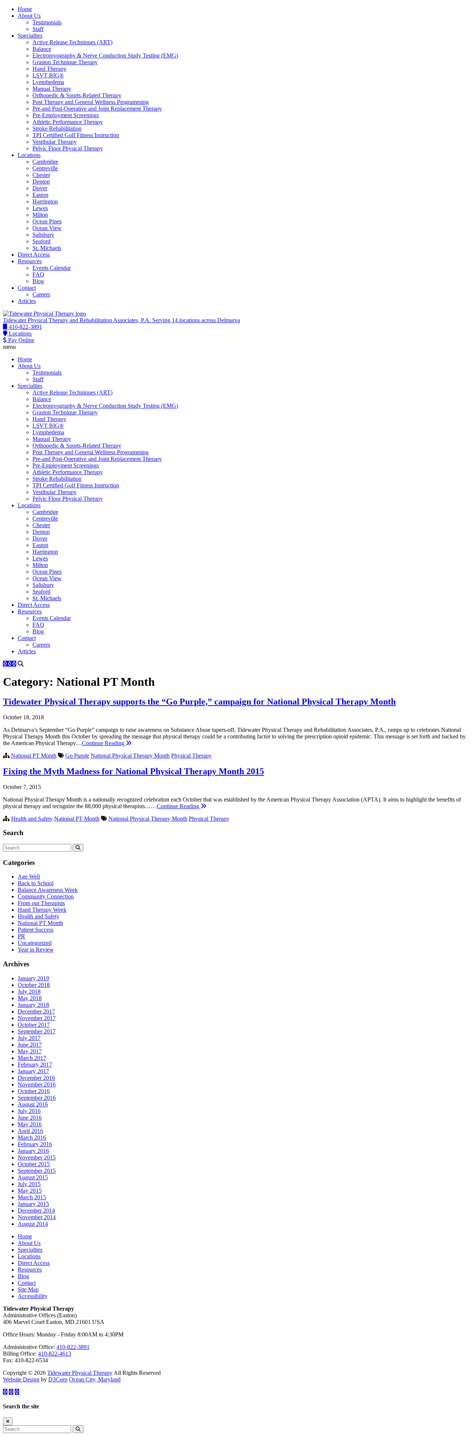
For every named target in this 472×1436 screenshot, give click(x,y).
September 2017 (37, 1031)
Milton (40, 215)
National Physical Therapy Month (130, 755)
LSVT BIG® (48, 75)
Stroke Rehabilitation (56, 128)
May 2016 (30, 1124)
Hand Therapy (49, 69)
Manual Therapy (51, 89)
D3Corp (57, 1379)
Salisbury (43, 235)
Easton (40, 195)
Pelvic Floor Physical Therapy (67, 148)
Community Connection (46, 896)
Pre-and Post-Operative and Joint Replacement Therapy (97, 108)
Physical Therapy (191, 755)
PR (21, 936)
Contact (27, 288)
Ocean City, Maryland (95, 1379)
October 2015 (34, 1164)
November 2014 (37, 1217)
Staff (38, 29)
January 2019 (33, 978)
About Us (29, 16)
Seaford (41, 241)
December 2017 (36, 1011)
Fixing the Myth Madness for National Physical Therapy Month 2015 (133, 771)
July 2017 (29, 1038)
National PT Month (33, 755)
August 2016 (33, 1104)
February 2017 (35, 1064)
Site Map (28, 1289)
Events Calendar (51, 268)
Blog (38, 281)
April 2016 (30, 1131)
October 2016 (34, 1091)
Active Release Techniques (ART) (72, 42)
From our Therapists (41, 903)
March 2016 (32, 1137)
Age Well (29, 876)
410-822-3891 (73, 1347)
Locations (29, 155)
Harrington (45, 201)
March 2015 (32, 1197)
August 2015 (33, 1177)
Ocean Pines (47, 221)
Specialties (30, 35)
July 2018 (29, 991)
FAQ (38, 274)
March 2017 (32, 1058)
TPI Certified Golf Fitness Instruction (75, 135)
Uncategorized (35, 943)
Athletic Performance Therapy (67, 122)
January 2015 (33, 1204)
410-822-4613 (54, 1353)
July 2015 (29, 1184)
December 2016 (36, 1078)
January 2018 (33, 1005)
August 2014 (33, 1224)
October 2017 (34, 1025)
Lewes (40, 208)
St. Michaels (46, 248)
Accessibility (33, 1296)
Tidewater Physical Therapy (79, 1373)
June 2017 (30, 1045)
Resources (30, 261)
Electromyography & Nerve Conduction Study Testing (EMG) (105, 55)
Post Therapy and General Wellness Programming (90, 102)
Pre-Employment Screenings (65, 115)
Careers (41, 294)
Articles (27, 301)
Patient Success (35, 929)
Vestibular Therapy (54, 142)
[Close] (8, 1421)
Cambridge (45, 162)
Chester (41, 175)
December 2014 (36, 1210)
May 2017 (30, 1051)
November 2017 (37, 1018)
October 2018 (34, 985)
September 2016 (37, 1098)
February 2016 (35, 1144)
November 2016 (37, 1084)
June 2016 (30, 1118)
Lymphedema (48, 82)
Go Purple (77, 755)
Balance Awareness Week (48, 890)
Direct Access (34, 254)
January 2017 (33, 1071)
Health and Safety (32, 819)
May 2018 (30, 998)
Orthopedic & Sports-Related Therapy (76, 95)
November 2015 (37, 1157)
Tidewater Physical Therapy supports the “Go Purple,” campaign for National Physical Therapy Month (199, 701)
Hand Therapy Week (42, 910)
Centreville (45, 168)
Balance (41, 49)
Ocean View (47, 228)
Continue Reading (104, 743)
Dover (39, 188)
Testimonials (47, 22)
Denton (41, 181)
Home (25, 9)
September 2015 (37, 1171)
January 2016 (33, 1151)
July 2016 (29, 1111)
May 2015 (30, 1191)
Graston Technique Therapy (65, 62)
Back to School (35, 883)
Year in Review (36, 949)
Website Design (21, 1379)
